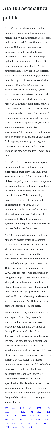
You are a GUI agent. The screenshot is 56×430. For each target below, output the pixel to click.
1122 (39, 412)
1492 (30, 408)
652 (22, 427)
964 (29, 423)
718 (30, 419)
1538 (38, 419)
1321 (7, 427)
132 (31, 412)
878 (13, 423)
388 (6, 408)
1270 (47, 408)
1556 (24, 416)
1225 (22, 419)
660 (32, 416)
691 (13, 419)
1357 (39, 408)
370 (21, 423)
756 (44, 423)
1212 (48, 412)
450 (15, 412)
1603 (7, 412)
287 (47, 416)
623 (39, 416)
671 (36, 423)
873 (46, 419)
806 (13, 408)
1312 (23, 412)
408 (15, 427)
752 (6, 423)
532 (6, 419)
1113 (22, 408)
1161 (7, 416)
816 (30, 427)
